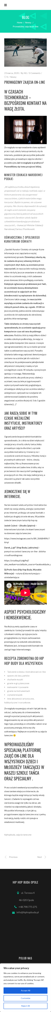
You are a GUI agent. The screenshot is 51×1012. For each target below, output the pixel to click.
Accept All (25, 990)
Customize (25, 998)
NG (25, 73)
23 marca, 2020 (11, 73)
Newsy (28, 22)
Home (19, 22)
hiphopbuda (9, 834)
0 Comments (35, 73)
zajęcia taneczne (23, 834)
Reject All (25, 1006)
